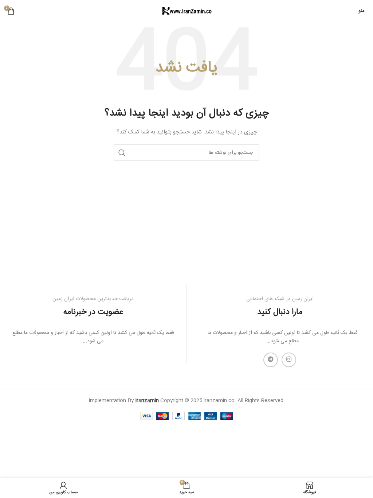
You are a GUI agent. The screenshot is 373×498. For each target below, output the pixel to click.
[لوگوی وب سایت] (186, 11)
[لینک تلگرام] (270, 360)
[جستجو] (122, 152)
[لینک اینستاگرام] (289, 360)
